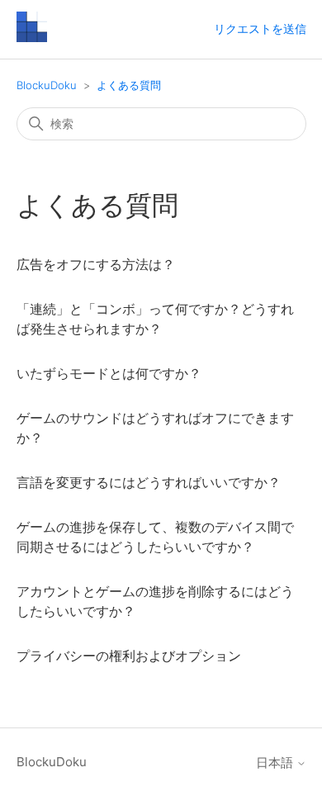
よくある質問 (129, 85)
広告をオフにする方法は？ (96, 264)
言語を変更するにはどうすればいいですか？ (149, 482)
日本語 (276, 763)
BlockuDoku (47, 85)
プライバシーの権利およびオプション (129, 655)
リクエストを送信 (260, 28)
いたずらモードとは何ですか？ (109, 373)
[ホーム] (32, 37)
